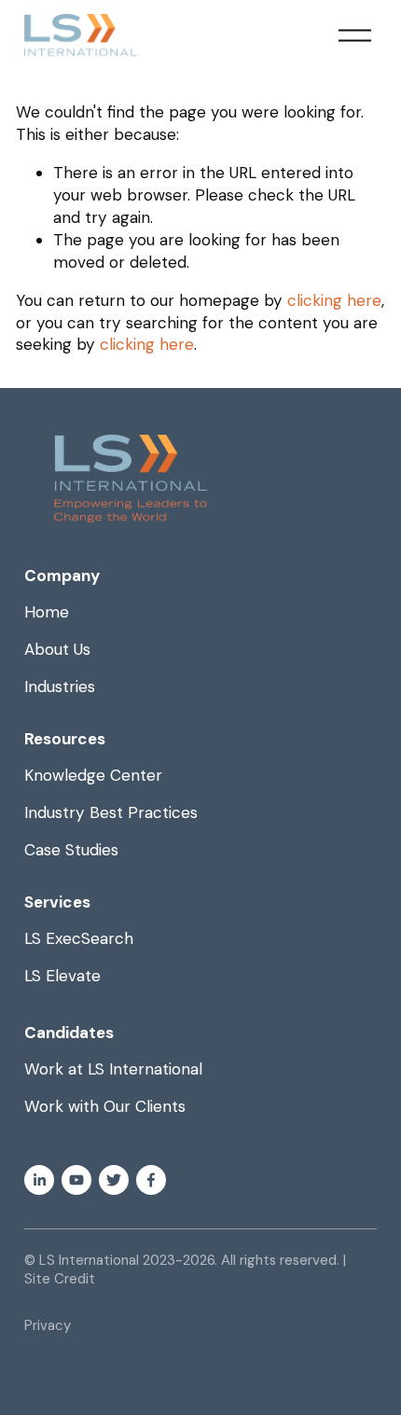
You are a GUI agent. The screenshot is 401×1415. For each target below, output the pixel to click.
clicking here (334, 300)
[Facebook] (151, 1180)
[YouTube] (76, 1180)
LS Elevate (62, 975)
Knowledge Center (93, 775)
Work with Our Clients (105, 1106)
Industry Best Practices (111, 812)
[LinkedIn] (39, 1180)
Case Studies (71, 849)
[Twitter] (114, 1180)
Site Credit (59, 1278)
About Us (57, 649)
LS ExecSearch (78, 938)
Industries (59, 686)
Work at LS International (113, 1069)
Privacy (47, 1325)
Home (46, 612)
